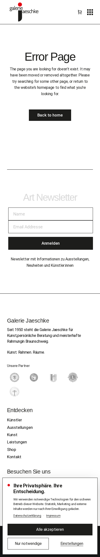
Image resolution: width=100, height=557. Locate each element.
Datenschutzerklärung (27, 515)
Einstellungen (71, 543)
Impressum (53, 515)
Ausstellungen (20, 427)
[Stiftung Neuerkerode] (14, 391)
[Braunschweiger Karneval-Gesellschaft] (53, 377)
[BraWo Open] (34, 377)
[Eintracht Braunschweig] (14, 377)
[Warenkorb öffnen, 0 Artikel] (79, 12)
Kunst (12, 434)
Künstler (14, 419)
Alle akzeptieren (50, 529)
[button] (90, 12)
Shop (11, 449)
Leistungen (17, 442)
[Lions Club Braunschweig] (72, 377)
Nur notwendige (28, 543)
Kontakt (14, 456)
